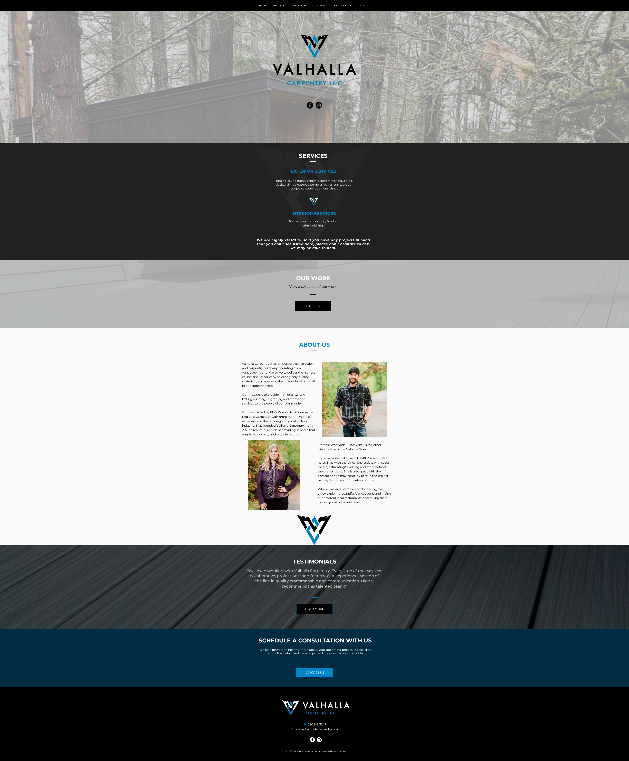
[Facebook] (310, 105)
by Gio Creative (338, 751)
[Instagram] (319, 105)
